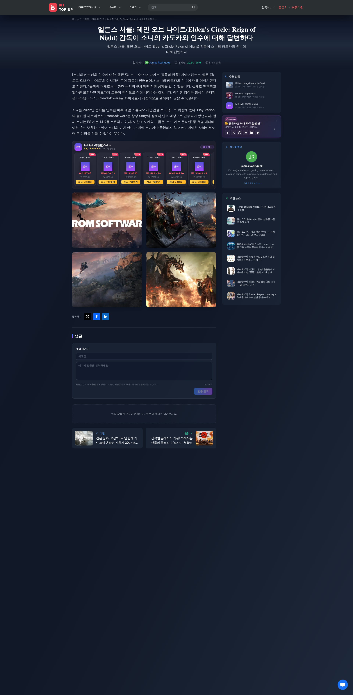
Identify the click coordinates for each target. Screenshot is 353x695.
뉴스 (79, 19)
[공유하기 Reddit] (257, 132)
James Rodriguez (252, 165)
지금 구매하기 (85, 182)
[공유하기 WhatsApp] (239, 132)
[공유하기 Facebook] (227, 132)
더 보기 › (207, 147)
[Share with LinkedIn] (105, 316)
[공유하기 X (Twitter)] (233, 132)
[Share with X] (87, 316)
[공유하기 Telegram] (245, 132)
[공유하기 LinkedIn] (251, 132)
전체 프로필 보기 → (251, 183)
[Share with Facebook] (96, 316)
